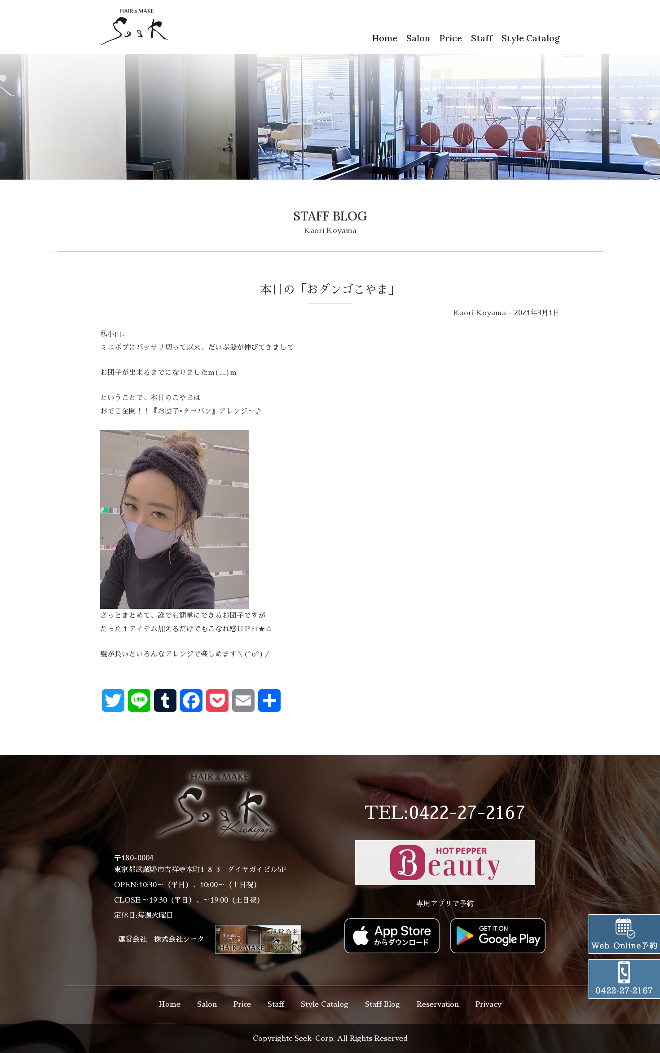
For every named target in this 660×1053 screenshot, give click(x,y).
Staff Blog (382, 1004)
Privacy (488, 1004)
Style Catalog (531, 38)
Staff (482, 38)
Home (384, 38)
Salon (418, 38)
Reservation (438, 1004)
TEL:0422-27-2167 (445, 813)
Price (450, 38)
